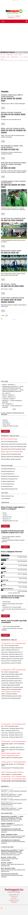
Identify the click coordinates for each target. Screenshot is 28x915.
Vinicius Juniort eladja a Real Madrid (11, 626)
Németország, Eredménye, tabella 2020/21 (11, 680)
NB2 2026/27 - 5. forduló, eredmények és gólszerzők (14, 791)
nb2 (5, 98)
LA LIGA (15, 54)
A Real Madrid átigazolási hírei (8, 468)
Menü (3, 21)
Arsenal (4, 513)
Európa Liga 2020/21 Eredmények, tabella (11, 689)
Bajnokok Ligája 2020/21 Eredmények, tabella (12, 687)
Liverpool (5, 515)
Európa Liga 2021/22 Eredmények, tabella (11, 660)
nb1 (9, 149)
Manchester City (7, 518)
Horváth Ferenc (20, 220)
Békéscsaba (9, 98)
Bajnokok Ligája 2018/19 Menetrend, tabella (11, 757)
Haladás (3, 100)
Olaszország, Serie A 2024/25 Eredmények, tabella (13, 449)
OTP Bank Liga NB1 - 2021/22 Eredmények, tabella (13, 643)
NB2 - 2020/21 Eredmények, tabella (9, 672)
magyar (5, 114)
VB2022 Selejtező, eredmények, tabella (10, 691)
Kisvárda (16, 286)
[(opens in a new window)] (7, 496)
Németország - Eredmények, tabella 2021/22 (12, 654)
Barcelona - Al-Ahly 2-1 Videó (8, 857)
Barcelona (5, 420)
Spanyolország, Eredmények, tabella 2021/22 (12, 647)
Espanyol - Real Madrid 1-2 (8, 384)
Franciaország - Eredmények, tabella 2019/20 (12, 737)
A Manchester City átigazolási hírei (9, 479)
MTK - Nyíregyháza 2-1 (7, 404)
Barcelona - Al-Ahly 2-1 (7, 862)
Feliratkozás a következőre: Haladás (1, 318)
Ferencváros (14, 184)
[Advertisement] (14, 37)
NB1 (1, 54)
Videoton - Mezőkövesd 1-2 (9, 397)
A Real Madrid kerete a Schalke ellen (10, 840)
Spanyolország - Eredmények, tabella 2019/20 (12, 728)
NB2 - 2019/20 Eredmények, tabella (9, 726)
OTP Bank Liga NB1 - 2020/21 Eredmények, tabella (13, 669)
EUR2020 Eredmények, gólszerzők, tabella (11, 696)
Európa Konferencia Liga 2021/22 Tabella (11, 663)
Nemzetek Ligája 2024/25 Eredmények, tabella (12, 456)
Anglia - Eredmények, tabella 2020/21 (10, 676)
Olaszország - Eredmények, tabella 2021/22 (11, 652)
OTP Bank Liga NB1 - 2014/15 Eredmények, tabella (13, 781)
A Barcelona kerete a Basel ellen (9, 874)
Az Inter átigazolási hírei (7, 486)
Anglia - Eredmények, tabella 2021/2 (10, 650)
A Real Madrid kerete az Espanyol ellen (11, 829)
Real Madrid (5, 422)
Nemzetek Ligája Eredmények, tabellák (10, 685)
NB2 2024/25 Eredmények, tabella (9, 441)
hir (2, 98)
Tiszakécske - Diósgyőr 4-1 (9, 398)
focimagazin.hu (14, 889)
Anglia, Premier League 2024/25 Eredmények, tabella (13, 444)
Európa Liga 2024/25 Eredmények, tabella (11, 454)
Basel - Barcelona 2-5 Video (8, 868)
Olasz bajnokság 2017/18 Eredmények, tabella (12, 768)
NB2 (4, 54)
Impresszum (14, 898)
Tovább (3, 108)
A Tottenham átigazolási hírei (8, 481)
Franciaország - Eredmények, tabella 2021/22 (12, 656)
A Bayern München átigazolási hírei (9, 489)
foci (14, 98)
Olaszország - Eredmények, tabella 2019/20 (11, 732)
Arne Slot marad (6, 601)
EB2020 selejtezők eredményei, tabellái (10, 753)
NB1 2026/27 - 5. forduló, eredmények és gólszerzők (14, 799)
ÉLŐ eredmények (6, 498)
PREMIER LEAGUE (10, 54)
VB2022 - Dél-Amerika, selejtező (9, 693)
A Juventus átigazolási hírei (7, 484)
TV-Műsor (18, 16)
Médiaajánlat (14, 902)
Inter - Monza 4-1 (6, 393)
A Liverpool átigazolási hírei (7, 473)
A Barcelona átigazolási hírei (7, 471)
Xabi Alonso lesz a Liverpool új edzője (12, 607)
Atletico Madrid (6, 424)
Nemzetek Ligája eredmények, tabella (10, 755)
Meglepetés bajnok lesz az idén (10, 426)
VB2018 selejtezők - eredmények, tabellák (11, 774)
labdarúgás (18, 98)
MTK (17, 149)
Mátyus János (19, 130)
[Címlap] (14, 11)
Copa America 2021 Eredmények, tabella (11, 698)
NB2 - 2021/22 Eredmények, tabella (9, 645)
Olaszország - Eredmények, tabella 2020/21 (11, 678)
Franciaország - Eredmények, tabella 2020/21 (12, 683)
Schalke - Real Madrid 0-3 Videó (9, 834)
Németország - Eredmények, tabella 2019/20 (12, 735)
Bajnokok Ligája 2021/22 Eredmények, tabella (12, 658)
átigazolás (6, 299)
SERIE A (20, 54)
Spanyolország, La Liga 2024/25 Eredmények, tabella (13, 446)
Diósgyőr (23, 114)
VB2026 (2, 59)
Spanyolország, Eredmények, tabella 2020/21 (12, 674)
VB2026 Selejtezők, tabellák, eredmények (11, 459)
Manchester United (7, 517)
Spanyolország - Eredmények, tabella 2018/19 (12, 747)
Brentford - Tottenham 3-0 (8, 395)
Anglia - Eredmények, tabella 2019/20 (10, 730)
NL (5, 59)
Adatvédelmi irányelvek (14, 900)
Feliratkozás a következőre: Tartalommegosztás (1, 908)
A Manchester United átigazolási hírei (10, 476)
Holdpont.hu (10, 17)
